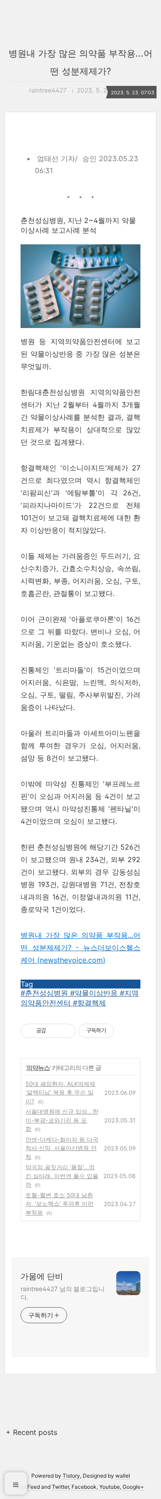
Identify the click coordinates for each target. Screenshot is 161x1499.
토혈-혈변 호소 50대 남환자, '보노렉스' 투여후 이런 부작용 (59, 1203)
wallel (122, 1475)
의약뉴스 (38, 1067)
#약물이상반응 (95, 993)
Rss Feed (28, 1486)
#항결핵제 (89, 1002)
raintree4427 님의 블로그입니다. (63, 1293)
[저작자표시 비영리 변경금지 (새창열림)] (126, 1030)
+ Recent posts (31, 1432)
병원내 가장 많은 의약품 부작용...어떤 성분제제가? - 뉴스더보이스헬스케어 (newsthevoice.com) (80, 947)
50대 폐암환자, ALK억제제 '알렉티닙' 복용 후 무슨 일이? (60, 1092)
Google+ (133, 1486)
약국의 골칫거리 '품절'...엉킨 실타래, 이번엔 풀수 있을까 (61, 1175)
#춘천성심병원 (45, 993)
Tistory (71, 1475)
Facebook (84, 1486)
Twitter (60, 1486)
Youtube (109, 1486)
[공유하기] (54, 1030)
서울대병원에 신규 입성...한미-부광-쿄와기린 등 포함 (61, 1120)
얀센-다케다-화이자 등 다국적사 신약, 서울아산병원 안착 (61, 1148)
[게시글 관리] (65, 1030)
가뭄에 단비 (42, 1276)
